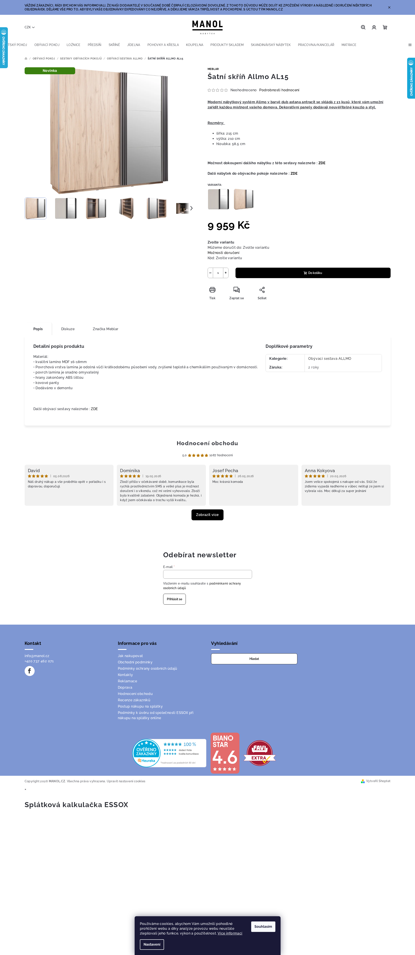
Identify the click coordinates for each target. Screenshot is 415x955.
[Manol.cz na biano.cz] (225, 753)
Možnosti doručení (224, 253)
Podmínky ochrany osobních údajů (147, 668)
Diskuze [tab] (68, 329)
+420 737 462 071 (39, 661)
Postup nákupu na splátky (140, 706)
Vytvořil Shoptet (378, 781)
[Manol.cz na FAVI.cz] (259, 753)
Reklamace (127, 681)
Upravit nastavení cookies (126, 781)
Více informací (230, 933)
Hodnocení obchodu (207, 443)
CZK (28, 27)
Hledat (254, 659)
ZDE (321, 163)
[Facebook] (30, 671)
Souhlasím (263, 927)
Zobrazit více (207, 515)
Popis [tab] (38, 329)
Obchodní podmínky (135, 662)
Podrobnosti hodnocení (279, 90)
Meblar (213, 69)
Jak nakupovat (130, 656)
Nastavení (152, 944)
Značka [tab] (105, 329)
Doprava (125, 687)
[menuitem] (15, 45)
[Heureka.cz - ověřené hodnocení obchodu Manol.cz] (169, 753)
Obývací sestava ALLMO (329, 359)
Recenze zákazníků (134, 700)
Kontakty (125, 675)
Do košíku (315, 273)
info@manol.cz (37, 656)
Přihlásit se (174, 599)
